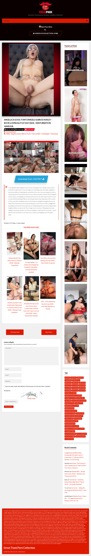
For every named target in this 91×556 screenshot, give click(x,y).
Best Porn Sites (46, 27)
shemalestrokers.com (71, 426)
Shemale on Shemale (71, 421)
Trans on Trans (70, 436)
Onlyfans (69, 418)
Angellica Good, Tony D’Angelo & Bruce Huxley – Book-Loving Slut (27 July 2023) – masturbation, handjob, (28, 123)
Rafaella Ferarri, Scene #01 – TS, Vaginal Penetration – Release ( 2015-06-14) (75, 498)
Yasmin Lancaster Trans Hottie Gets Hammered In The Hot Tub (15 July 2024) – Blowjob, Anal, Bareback (14, 307)
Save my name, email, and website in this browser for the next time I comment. (27, 386)
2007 (68, 382)
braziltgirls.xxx (70, 398)
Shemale (78, 418)
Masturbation (69, 416)
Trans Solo (69, 439)
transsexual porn (11, 132)
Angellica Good (16, 134)
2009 (82, 382)
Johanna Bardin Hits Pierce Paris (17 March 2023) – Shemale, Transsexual (15, 261)
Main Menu (6, 20)
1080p (8, 134)
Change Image (31, 398)
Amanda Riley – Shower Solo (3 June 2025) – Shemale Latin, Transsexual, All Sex (75, 474)
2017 (75, 390)
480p (80, 377)
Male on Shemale (71, 410)
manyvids (80, 413)
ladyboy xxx (69, 408)
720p (68, 380)
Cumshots (80, 398)
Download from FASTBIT (30, 179)
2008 (75, 382)
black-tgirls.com (70, 393)
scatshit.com (7, 551)
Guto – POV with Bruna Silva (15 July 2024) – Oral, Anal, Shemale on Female (48, 305)
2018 (82, 390)
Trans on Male (35, 134)
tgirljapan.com (70, 428)
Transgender (70, 431)
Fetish (68, 400)
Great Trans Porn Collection (19, 547)
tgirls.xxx (80, 428)
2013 (68, 387)
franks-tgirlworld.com (79, 400)
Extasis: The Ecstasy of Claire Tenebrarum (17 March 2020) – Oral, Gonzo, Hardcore (76, 466)
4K (67, 377)
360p (73, 377)
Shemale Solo (70, 423)
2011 (75, 385)
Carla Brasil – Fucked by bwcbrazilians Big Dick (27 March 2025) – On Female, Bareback (74, 482)
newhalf (79, 416)
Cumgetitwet (68, 453)
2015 (82, 387)
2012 (82, 385)
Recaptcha (7, 390)
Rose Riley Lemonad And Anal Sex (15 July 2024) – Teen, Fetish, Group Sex (47, 260)
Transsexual (54, 134)
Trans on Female (70, 433)
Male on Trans (26, 134)
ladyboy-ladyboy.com (71, 405)
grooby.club (69, 403)
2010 (68, 385)
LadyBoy (79, 403)
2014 (75, 387)
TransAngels (45, 134)
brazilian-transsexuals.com (73, 395)
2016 (68, 390)
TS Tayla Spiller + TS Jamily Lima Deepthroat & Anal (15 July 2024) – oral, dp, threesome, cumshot (31, 267)
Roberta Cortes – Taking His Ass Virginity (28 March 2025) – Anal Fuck (75, 490)
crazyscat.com (21, 551)
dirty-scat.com (13, 551)
